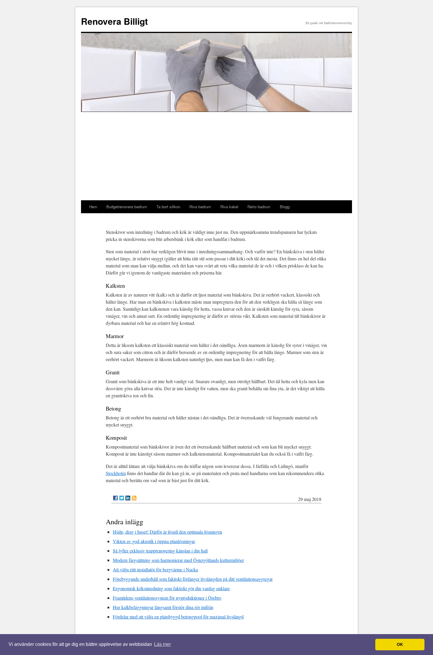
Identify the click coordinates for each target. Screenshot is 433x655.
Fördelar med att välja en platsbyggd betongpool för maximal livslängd (178, 616)
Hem (93, 206)
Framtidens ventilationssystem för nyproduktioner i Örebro (167, 598)
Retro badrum (258, 206)
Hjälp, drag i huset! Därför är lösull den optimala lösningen (167, 532)
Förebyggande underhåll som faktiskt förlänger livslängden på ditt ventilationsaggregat (192, 579)
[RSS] (134, 498)
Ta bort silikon (168, 206)
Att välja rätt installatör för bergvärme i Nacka (155, 569)
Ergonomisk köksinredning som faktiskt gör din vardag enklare (171, 588)
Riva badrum (200, 206)
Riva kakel (229, 206)
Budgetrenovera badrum (126, 206)
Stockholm (116, 473)
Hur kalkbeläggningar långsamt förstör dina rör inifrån (163, 607)
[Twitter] (121, 498)
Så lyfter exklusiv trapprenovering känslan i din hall (160, 551)
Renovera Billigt (114, 21)
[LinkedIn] (127, 498)
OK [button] (400, 644)
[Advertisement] (216, 156)
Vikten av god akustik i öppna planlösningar (154, 541)
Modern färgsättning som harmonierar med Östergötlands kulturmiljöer (178, 560)
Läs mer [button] (162, 644)
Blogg (285, 206)
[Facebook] (115, 498)
